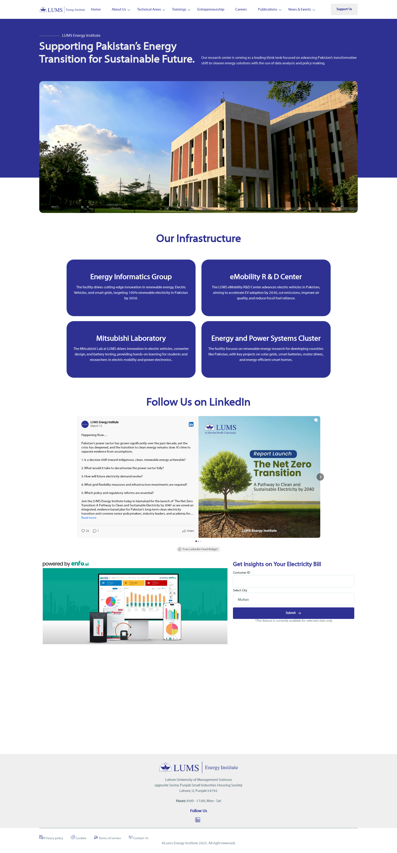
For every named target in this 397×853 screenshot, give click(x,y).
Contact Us (140, 838)
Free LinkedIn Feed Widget (200, 549)
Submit (291, 613)
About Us (119, 9)
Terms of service (109, 838)
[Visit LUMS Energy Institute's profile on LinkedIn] (85, 424)
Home (96, 9)
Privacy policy (53, 838)
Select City (240, 590)
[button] (76, 477)
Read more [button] (88, 518)
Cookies (80, 838)
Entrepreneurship (210, 9)
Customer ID (241, 573)
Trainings (179, 9)
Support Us (344, 9)
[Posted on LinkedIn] (191, 424)
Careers (241, 9)
